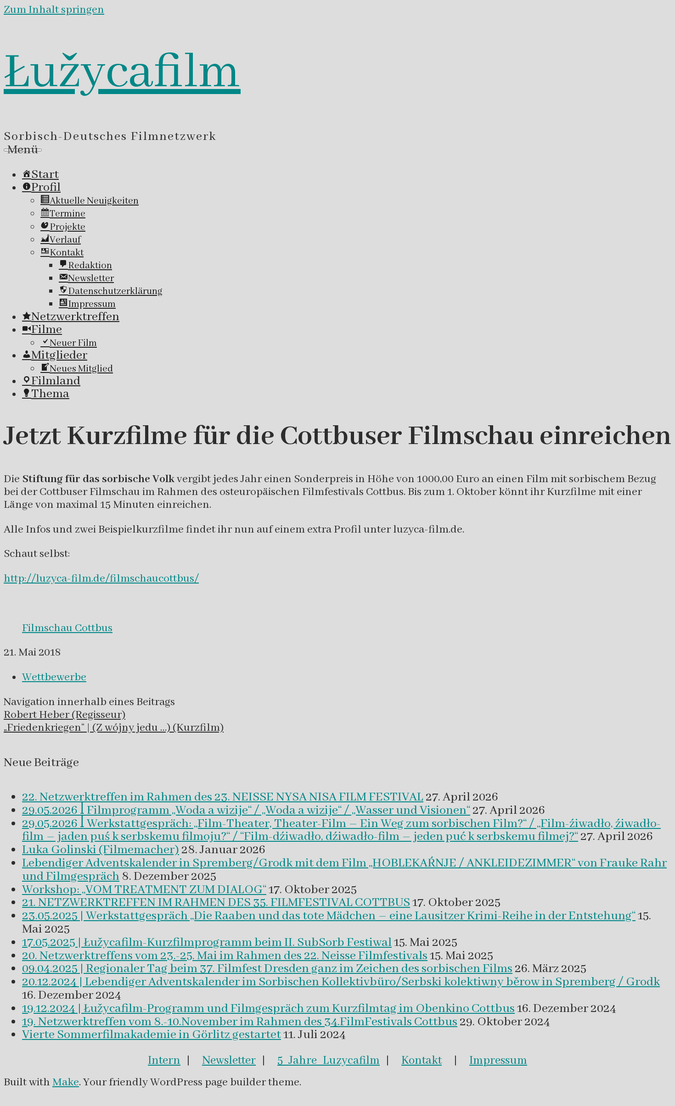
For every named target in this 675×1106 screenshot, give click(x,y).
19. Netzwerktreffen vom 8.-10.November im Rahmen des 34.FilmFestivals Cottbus (239, 1022)
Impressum (498, 1060)
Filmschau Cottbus (67, 628)
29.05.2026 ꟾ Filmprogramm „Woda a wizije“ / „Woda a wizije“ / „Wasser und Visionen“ (246, 810)
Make (65, 1082)
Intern (164, 1060)
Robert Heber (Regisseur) (64, 715)
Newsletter (229, 1060)
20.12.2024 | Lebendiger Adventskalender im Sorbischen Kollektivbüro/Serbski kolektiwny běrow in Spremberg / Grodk (341, 982)
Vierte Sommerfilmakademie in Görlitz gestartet (151, 1035)
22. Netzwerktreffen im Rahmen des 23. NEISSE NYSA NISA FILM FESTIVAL (222, 797)
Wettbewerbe (54, 677)
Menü (22, 150)
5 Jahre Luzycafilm (328, 1060)
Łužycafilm (122, 73)
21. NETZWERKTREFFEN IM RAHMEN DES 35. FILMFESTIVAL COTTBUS (216, 903)
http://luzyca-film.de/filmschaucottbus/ (101, 579)
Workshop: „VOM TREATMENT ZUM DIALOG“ (144, 890)
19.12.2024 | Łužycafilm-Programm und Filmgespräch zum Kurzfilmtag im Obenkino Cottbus (268, 1009)
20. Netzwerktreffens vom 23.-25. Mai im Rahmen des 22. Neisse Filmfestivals (225, 956)
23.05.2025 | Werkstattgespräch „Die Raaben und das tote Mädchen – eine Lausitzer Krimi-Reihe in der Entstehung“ (329, 916)
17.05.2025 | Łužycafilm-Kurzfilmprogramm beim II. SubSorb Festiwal (207, 942)
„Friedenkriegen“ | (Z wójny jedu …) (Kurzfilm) (114, 728)
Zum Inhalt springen (54, 10)
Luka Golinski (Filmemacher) (100, 850)
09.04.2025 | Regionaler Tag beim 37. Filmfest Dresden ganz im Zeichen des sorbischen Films (267, 969)
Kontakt (421, 1060)
